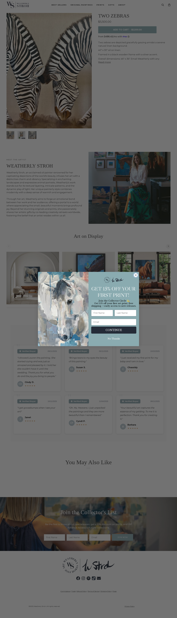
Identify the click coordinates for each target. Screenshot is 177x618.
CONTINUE (114, 330)
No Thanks (114, 338)
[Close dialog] (135, 275)
